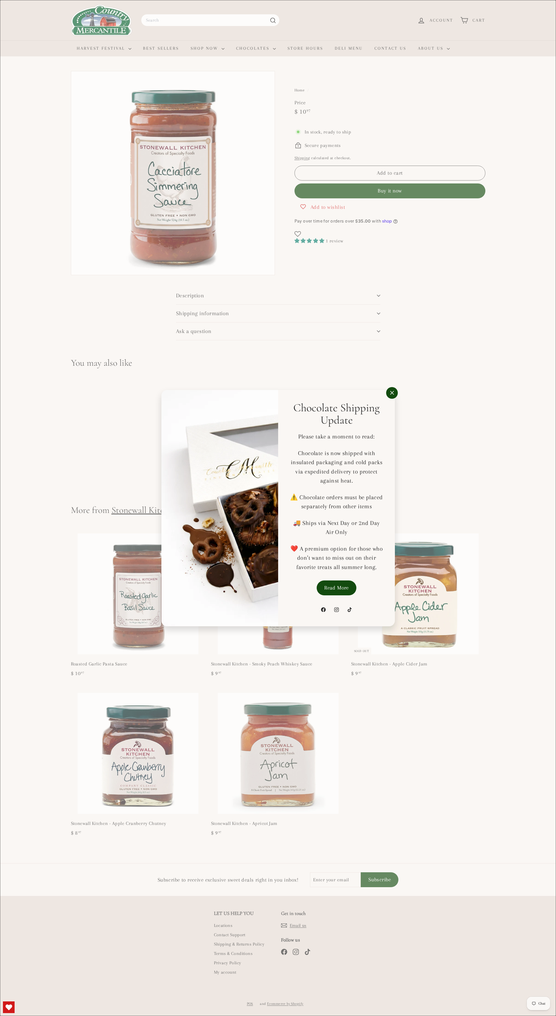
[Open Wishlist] (9, 1007)
